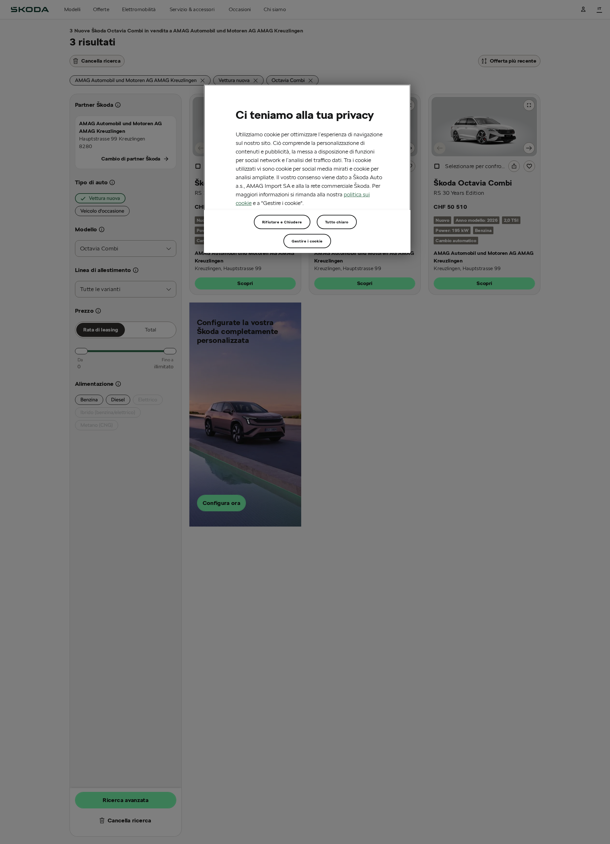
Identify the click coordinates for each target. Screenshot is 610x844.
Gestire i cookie (307, 241)
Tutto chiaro (337, 222)
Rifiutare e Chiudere (282, 222)
